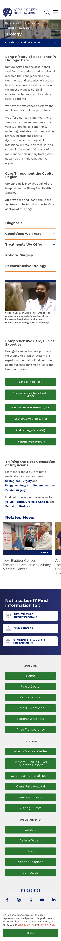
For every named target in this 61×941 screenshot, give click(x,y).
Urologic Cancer (36, 502)
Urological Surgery (18, 481)
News (31, 851)
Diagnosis (13, 223)
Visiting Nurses (30, 808)
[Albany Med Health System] (20, 12)
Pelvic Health (14, 502)
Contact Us (30, 872)
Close (30, 933)
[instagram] (19, 900)
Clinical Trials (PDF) (30, 381)
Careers (30, 830)
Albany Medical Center (30, 751)
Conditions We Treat (23, 234)
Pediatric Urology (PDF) (30, 441)
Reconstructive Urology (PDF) (30, 418)
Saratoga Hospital (30, 797)
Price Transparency (30, 729)
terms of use (47, 924)
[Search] (47, 12)
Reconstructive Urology (25, 266)
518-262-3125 (30, 890)
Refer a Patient (30, 840)
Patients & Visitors (30, 719)
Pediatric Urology (17, 506)
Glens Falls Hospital (30, 786)
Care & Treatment (21, 23)
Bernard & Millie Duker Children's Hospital (30, 763)
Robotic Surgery (19, 255)
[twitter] (31, 900)
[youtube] (42, 900)
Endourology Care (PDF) (30, 430)
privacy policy (26, 924)
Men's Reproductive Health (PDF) (30, 407)
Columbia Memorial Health (30, 776)
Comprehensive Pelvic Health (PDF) (30, 395)
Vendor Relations (30, 862)
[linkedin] (54, 900)
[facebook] (7, 900)
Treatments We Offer (23, 244)
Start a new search (19, 28)
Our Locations (30, 697)
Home (8, 23)
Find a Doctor (31, 686)
